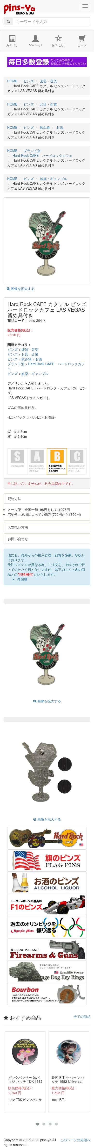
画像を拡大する (22, 288)
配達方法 (14, 498)
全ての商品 (82, 1016)
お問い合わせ (18, 538)
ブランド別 (15, 363)
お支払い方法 (18, 527)
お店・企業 (29, 354)
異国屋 (22, 579)
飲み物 (26, 359)
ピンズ (12, 349)
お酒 (38, 359)
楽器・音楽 (29, 349)
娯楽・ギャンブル (34, 373)
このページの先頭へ (75, 1139)
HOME (12, 81)
